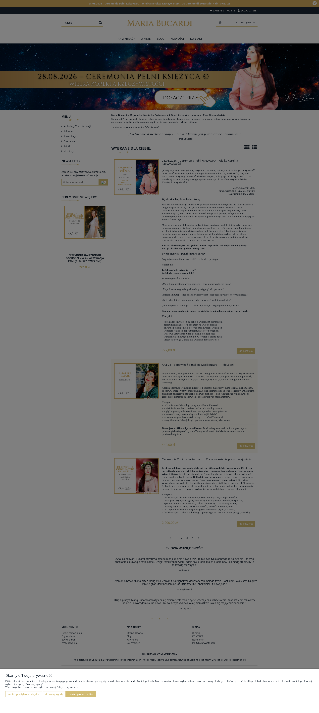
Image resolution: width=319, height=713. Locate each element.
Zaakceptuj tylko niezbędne (24, 694)
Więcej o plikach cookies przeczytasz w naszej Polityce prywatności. (42, 687)
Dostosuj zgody (54, 694)
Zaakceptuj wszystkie (81, 694)
